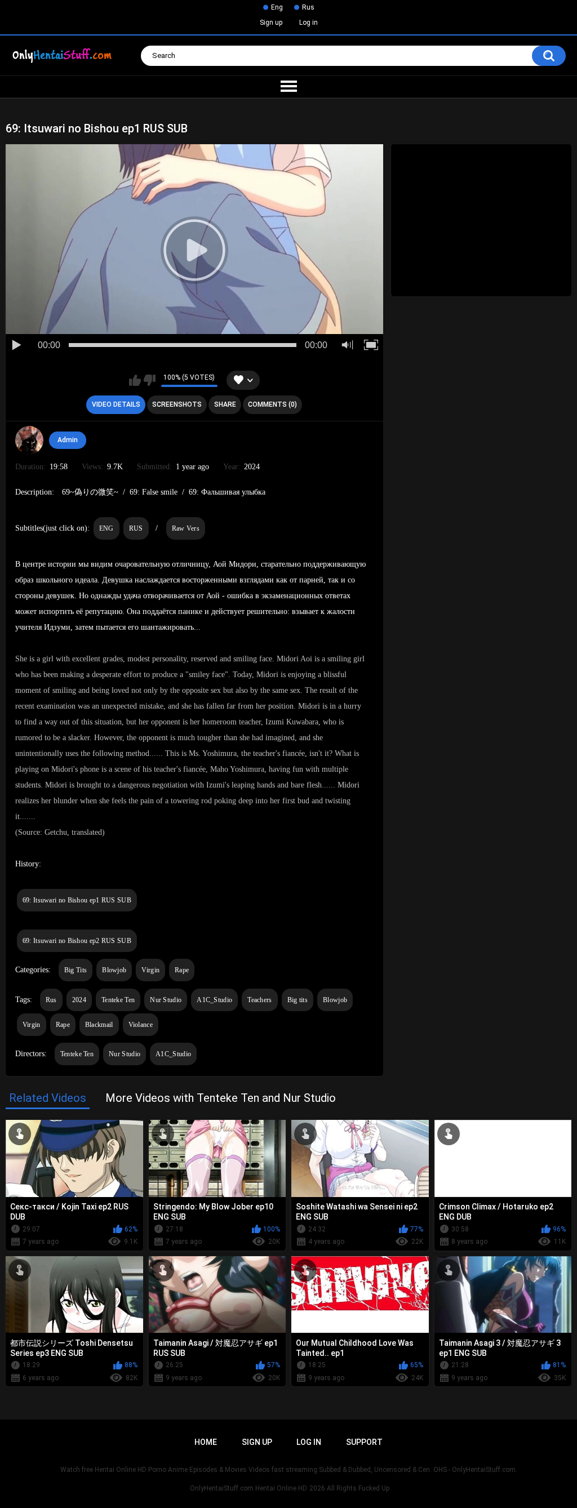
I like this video (135, 380)
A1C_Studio (214, 1000)
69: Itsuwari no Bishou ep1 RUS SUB (77, 900)
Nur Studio (165, 1000)
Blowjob (114, 970)
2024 (79, 1000)
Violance (140, 1025)
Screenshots (177, 404)
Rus (308, 7)
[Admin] (29, 440)
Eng (277, 7)
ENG (106, 528)
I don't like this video (150, 380)
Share (225, 404)
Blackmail (99, 1025)
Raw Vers (185, 528)
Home (205, 1442)
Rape (182, 970)
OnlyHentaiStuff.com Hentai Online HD (248, 1488)
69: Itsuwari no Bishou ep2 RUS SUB (77, 941)
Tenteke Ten (118, 1000)
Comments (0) (272, 404)
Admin (67, 440)
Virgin (150, 970)
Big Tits (75, 970)
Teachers (259, 1000)
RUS (136, 528)
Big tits (297, 1000)
